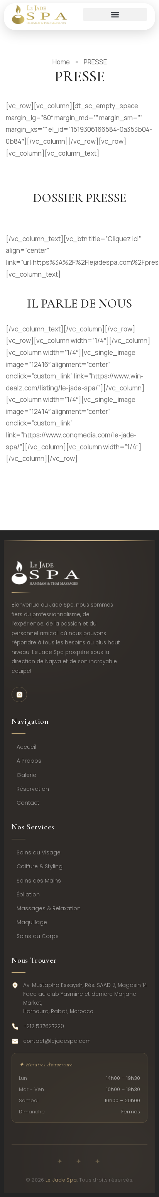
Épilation (28, 894)
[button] (115, 14)
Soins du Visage (39, 852)
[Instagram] (19, 694)
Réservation (33, 789)
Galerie (26, 775)
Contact (28, 803)
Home (61, 61)
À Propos (29, 761)
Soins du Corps (38, 936)
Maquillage (32, 922)
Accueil (26, 747)
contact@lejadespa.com (57, 1041)
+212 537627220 (43, 1026)
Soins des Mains (39, 880)
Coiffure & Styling (40, 866)
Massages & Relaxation (49, 908)
